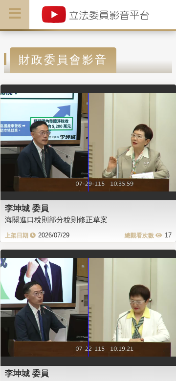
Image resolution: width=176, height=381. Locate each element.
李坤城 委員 (27, 208)
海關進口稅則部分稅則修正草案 (56, 219)
